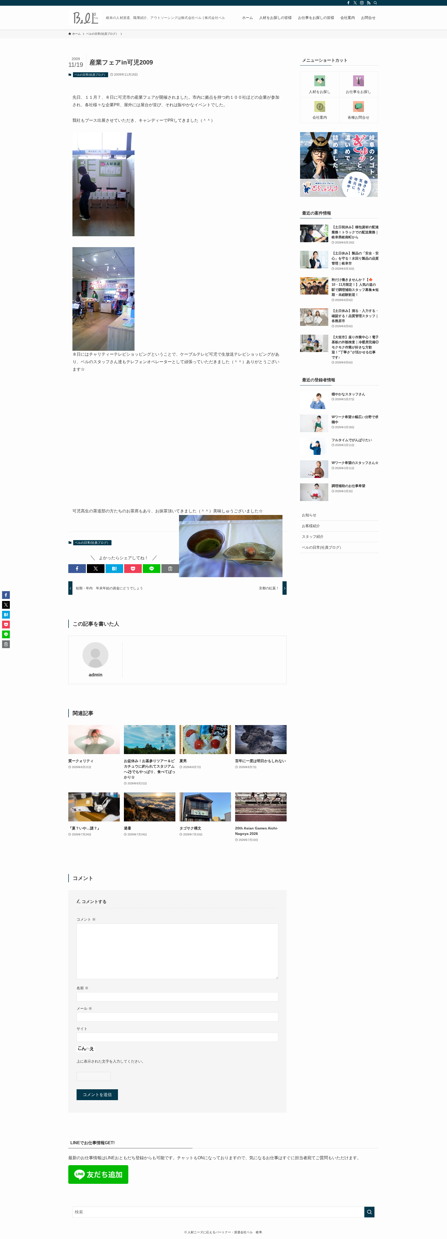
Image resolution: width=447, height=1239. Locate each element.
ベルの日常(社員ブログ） (90, 74)
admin (95, 674)
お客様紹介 (311, 526)
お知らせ (309, 515)
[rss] (368, 3)
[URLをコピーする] (170, 568)
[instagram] (362, 3)
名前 (82, 988)
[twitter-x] (355, 3)
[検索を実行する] (369, 1212)
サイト (82, 1029)
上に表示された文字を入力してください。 (111, 1061)
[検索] (375, 3)
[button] (77, 568)
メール (84, 1008)
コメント (86, 919)
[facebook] (348, 3)
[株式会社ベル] (85, 17)
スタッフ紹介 (313, 536)
